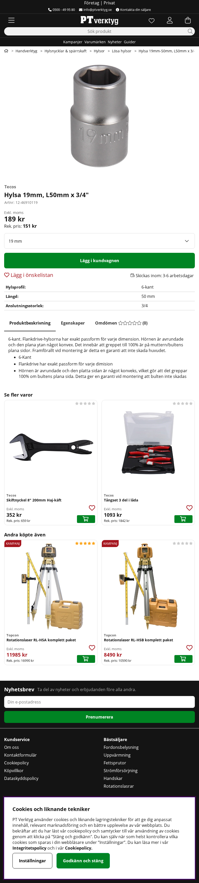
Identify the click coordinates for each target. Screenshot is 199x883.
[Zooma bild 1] (99, 118)
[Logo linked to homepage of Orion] (99, 20)
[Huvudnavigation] (11, 20)
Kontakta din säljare (135, 9)
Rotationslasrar (119, 786)
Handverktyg (26, 50)
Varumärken (95, 41)
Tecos (10, 187)
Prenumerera (99, 717)
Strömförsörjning (121, 770)
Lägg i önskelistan (31, 274)
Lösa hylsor (121, 50)
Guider (130, 41)
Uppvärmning (117, 755)
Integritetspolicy (29, 848)
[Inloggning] (170, 20)
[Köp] (86, 519)
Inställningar (32, 861)
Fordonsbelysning (121, 747)
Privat (109, 3)
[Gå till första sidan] (6, 51)
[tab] (30, 323)
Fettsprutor (115, 763)
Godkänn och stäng (83, 861)
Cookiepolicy (16, 763)
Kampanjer (72, 41)
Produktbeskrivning (30, 323)
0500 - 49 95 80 (64, 9)
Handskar (113, 778)
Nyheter (115, 41)
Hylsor (99, 50)
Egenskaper (73, 323)
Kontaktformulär (20, 755)
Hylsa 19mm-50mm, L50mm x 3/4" (168, 50)
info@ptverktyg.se (97, 9)
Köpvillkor (14, 770)
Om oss (11, 747)
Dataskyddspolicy (21, 778)
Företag (91, 3)
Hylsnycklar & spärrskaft (66, 50)
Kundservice (17, 739)
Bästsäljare (115, 739)
